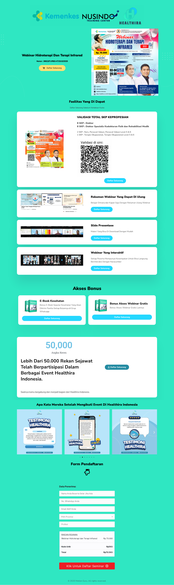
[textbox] (87, 517)
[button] (23, 203)
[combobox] (87, 517)
